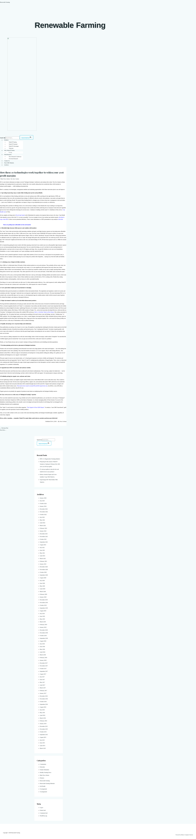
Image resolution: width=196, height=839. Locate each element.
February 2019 (43, 624)
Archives (6, 165)
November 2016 (44, 698)
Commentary (43, 764)
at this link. (60, 219)
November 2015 (44, 729)
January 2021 (43, 564)
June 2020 (42, 583)
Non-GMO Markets (9, 163)
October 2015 (43, 731)
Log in (41, 807)
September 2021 (44, 542)
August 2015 (43, 737)
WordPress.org (43, 815)
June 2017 (42, 679)
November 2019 (44, 602)
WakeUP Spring (13, 142)
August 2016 (43, 707)
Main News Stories (5, 179)
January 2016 (43, 723)
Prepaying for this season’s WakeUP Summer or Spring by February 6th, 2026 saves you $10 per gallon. (50, 464)
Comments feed (43, 813)
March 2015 (43, 748)
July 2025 (42, 500)
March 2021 (43, 558)
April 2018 (42, 652)
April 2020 (42, 588)
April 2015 (42, 745)
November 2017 (44, 665)
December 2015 (44, 726)
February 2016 (43, 720)
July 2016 (42, 709)
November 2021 (44, 536)
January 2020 (43, 597)
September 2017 (44, 671)
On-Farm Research (13, 158)
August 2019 (43, 610)
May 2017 (42, 682)
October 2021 (43, 539)
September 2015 (44, 734)
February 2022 (43, 528)
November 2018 (44, 632)
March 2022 (43, 525)
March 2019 (43, 621)
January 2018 (43, 660)
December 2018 (44, 630)
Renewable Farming (5, 2)
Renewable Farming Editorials (47, 783)
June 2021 (42, 550)
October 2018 (43, 635)
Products (6, 140)
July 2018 (42, 643)
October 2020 (43, 572)
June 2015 (42, 742)
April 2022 (42, 522)
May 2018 (42, 649)
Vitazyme (11, 148)
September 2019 (44, 608)
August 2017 (43, 674)
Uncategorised (43, 789)
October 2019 (43, 605)
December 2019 (44, 599)
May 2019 (42, 619)
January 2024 (43, 506)
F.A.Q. (10, 152)
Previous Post (4, 428)
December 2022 (44, 509)
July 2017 (42, 676)
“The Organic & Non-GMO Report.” (36, 407)
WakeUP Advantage (14, 146)
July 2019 (42, 613)
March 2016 (43, 718)
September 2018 (44, 638)
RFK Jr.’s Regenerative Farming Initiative (50, 459)
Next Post (3, 430)
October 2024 (43, 503)
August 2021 (43, 544)
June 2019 (42, 616)
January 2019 (43, 627)
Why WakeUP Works (9, 150)
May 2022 (42, 520)
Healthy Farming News (45, 772)
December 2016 (44, 696)
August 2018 (43, 641)
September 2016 (44, 704)
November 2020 (44, 569)
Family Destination (44, 769)
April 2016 (42, 715)
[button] (99, 140)
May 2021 (42, 553)
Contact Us (7, 160)
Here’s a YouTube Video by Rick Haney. (44, 312)
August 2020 (43, 577)
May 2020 (42, 586)
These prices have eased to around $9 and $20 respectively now (32, 385)
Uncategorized (43, 791)
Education (42, 767)
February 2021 (43, 561)
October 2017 (43, 668)
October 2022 (43, 514)
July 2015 (42, 740)
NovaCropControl (20, 215)
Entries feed (43, 810)
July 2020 (42, 580)
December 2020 (44, 566)
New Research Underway (15, 156)
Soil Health (42, 786)
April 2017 (42, 685)
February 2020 (43, 594)
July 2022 (42, 517)
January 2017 (43, 693)
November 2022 (44, 511)
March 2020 (43, 591)
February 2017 (43, 690)
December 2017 (44, 663)
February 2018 (43, 657)
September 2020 (44, 575)
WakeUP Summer (13, 144)
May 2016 (42, 712)
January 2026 (43, 498)
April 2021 (42, 555)
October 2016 (43, 701)
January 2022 (43, 531)
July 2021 (42, 547)
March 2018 (43, 654)
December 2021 (44, 533)
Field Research (7, 154)
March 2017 (43, 687)
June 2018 (42, 646)
